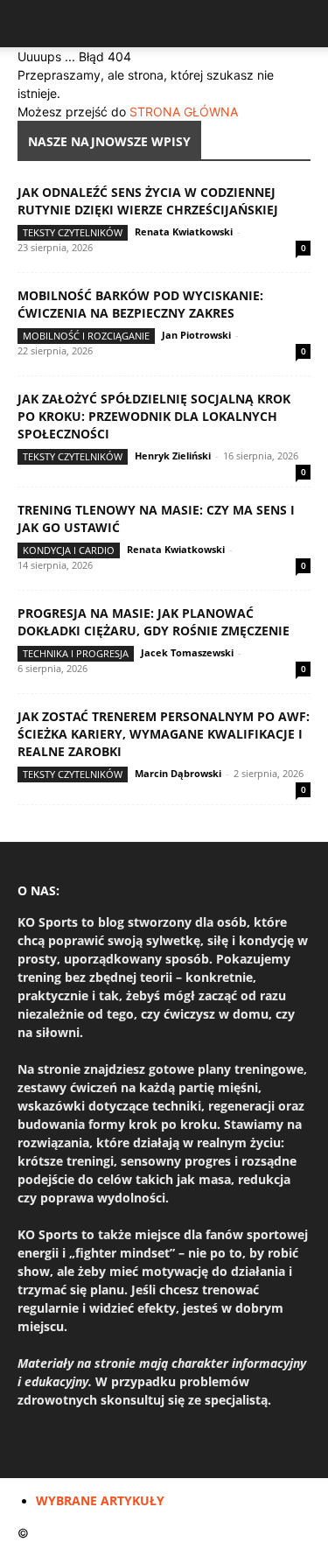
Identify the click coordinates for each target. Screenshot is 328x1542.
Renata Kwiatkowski (184, 231)
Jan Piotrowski (196, 334)
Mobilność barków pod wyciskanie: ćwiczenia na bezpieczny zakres (140, 304)
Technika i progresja (76, 653)
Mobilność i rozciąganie (86, 335)
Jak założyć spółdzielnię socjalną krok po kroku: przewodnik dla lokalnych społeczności (153, 416)
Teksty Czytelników (72, 232)
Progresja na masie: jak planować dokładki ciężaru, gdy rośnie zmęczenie (153, 622)
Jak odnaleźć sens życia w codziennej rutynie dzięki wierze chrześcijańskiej (147, 201)
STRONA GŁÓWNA (183, 111)
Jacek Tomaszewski (187, 652)
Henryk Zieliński (173, 455)
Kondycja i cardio (69, 550)
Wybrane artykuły (100, 1500)
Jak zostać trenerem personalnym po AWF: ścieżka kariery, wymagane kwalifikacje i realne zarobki (163, 734)
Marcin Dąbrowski (178, 773)
